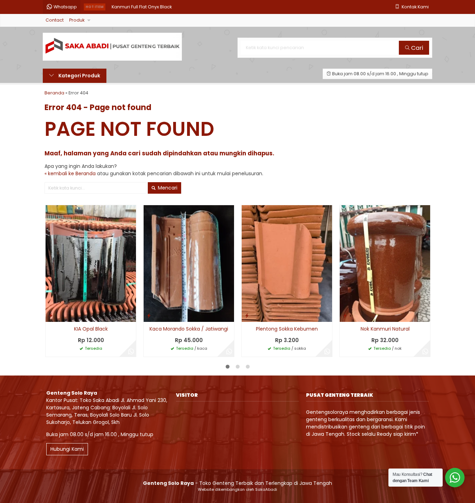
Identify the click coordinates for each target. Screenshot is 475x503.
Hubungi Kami (67, 449)
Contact (55, 20)
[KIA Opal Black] (91, 263)
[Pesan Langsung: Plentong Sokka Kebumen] (246, 315)
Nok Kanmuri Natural (385, 328)
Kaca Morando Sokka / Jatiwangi (189, 328)
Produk (76, 20)
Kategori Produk (78, 75)
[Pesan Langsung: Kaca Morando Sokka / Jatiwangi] (148, 315)
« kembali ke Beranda (70, 173)
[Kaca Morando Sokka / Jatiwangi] (189, 263)
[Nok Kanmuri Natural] (385, 263)
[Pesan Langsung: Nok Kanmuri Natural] (344, 315)
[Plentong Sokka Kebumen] (287, 263)
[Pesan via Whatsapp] (131, 351)
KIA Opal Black (91, 328)
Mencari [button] (166, 187)
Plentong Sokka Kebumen (287, 328)
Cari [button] (416, 48)
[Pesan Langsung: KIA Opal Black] (50, 315)
